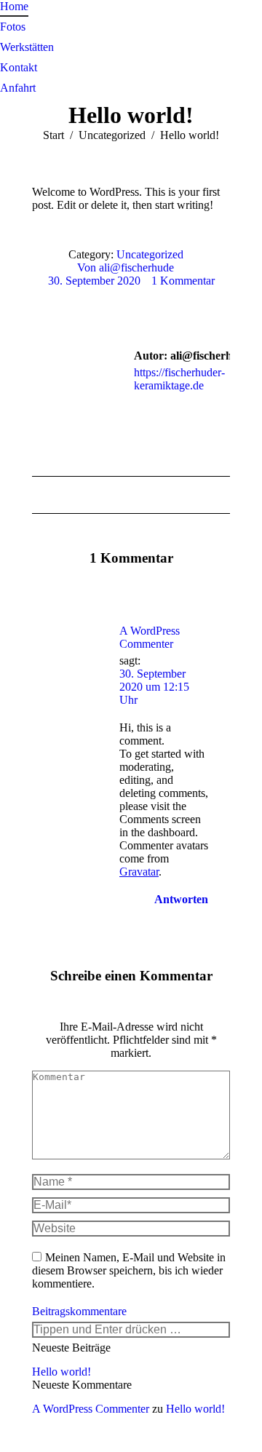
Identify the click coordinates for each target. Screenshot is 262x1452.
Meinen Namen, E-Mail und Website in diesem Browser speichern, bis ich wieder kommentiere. (129, 1270)
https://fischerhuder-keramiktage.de (179, 379)
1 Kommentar (183, 280)
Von (125, 267)
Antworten (179, 899)
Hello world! (61, 1371)
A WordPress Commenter (149, 637)
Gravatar (139, 871)
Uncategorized (149, 254)
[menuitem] (14, 6)
